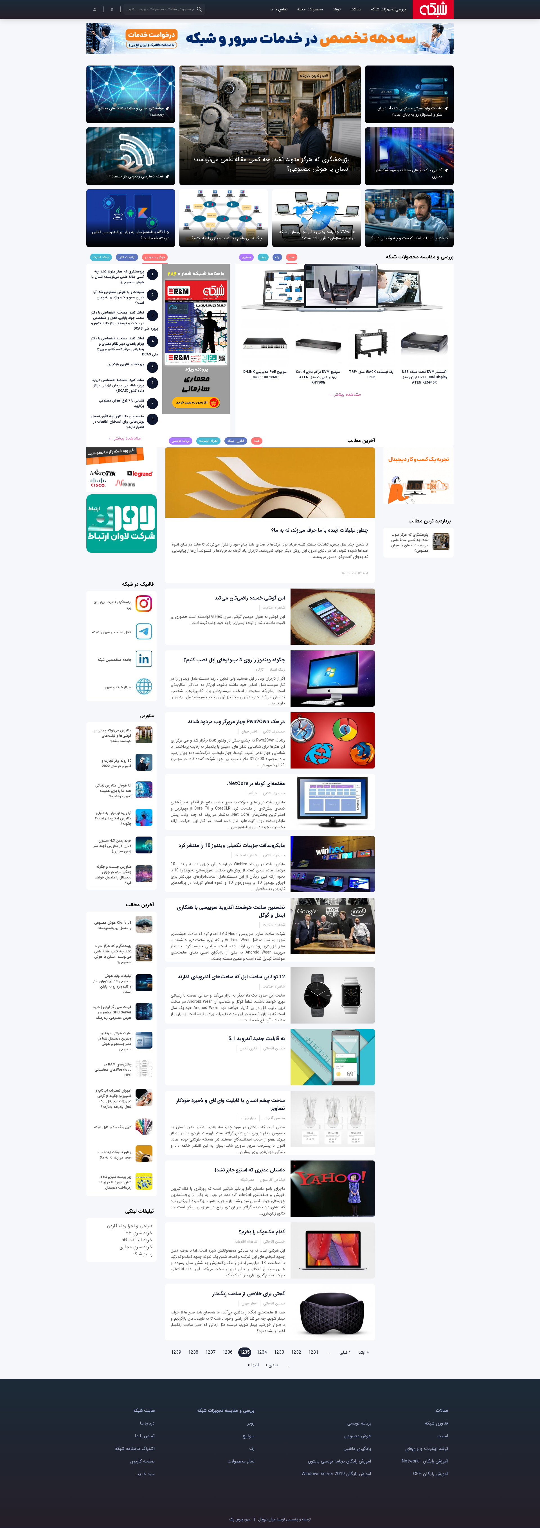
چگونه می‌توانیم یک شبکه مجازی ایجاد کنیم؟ (227, 238)
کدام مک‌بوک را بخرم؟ (262, 1232)
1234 (262, 1352)
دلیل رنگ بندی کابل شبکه (112, 1127)
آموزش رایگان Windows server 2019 (336, 1473)
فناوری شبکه (436, 1423)
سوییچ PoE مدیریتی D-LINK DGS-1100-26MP (265, 374)
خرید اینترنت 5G (137, 1239)
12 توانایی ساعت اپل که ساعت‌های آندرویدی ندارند (231, 977)
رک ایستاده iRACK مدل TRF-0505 (371, 374)
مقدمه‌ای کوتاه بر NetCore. (256, 784)
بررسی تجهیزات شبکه (388, 9)
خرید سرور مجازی (136, 1246)
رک (252, 1448)
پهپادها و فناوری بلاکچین (125, 364)
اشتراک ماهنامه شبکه (135, 1448)
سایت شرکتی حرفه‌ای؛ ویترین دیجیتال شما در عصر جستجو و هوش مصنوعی (114, 1041)
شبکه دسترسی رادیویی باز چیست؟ (136, 176)
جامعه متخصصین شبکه (114, 659)
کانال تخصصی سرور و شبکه (111, 632)
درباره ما (147, 1423)
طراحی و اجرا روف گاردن (129, 1225)
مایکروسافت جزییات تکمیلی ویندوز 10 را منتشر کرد (232, 845)
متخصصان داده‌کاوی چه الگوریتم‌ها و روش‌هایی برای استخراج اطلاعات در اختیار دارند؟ (117, 422)
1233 (279, 1352)
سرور (240, 1519)
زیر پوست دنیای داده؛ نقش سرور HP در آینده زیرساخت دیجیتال (114, 1182)
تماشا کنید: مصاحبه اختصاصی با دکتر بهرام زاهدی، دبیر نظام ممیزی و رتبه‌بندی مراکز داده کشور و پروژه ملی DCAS (124, 346)
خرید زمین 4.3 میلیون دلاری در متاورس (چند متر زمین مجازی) (112, 846)
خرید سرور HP (138, 1232)
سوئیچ (249, 1435)
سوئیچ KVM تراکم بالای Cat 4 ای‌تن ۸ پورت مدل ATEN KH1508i (318, 377)
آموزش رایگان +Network (425, 1461)
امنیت (442, 1435)
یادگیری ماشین (357, 1448)
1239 (176, 1352)
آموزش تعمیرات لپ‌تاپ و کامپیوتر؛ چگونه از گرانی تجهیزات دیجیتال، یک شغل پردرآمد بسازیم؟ (113, 1098)
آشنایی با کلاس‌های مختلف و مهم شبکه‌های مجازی (408, 173)
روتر (251, 1423)
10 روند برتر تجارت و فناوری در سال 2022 (116, 763)
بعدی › (272, 1365)
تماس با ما (278, 9)
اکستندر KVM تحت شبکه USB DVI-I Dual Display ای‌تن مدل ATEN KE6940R (424, 377)
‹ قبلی (344, 1352)
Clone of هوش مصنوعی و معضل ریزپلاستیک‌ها (112, 925)
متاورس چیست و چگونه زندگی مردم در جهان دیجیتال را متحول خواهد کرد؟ (113, 874)
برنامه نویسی (359, 1423)
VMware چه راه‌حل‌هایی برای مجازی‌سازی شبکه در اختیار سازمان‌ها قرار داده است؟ (317, 235)
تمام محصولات (241, 1461)
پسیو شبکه (142, 1253)
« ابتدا (363, 1352)
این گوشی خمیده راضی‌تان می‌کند (250, 598)
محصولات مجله (310, 9)
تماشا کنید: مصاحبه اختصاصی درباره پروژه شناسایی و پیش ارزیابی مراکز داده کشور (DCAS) (118, 385)
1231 (313, 1352)
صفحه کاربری (142, 1461)
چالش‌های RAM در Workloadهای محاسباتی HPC (112, 1070)
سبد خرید (146, 1473)
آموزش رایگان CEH (430, 1473)
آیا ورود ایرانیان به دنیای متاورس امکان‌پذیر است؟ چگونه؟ (113, 818)
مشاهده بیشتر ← (344, 394)
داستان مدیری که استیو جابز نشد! (250, 1170)
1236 (227, 1352)
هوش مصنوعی (357, 1435)
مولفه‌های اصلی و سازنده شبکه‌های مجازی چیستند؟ (131, 111)
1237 (210, 1352)
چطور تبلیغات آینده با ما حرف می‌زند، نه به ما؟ (319, 530)
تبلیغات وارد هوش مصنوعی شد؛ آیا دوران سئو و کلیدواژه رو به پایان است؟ (409, 111)
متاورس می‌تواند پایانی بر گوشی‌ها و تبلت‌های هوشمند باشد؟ (112, 736)
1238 (193, 1352)
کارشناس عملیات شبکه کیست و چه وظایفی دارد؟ (409, 238)
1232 (296, 1352)
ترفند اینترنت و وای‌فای (426, 1448)
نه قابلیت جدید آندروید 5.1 (256, 1039)
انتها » (253, 1365)
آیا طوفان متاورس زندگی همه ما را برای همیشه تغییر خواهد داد (113, 791)
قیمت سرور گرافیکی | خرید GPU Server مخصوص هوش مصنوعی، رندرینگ (112, 1012)
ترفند (337, 9)
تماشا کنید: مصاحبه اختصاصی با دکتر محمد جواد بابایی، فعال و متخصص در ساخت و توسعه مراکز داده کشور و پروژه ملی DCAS (124, 320)
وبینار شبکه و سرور (118, 687)
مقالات (355, 9)
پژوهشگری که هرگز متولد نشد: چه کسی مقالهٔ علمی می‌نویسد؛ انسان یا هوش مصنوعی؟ (117, 277)
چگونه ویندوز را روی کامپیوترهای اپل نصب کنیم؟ (234, 660)
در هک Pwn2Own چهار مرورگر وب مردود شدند (236, 722)
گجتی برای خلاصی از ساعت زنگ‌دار (249, 1294)
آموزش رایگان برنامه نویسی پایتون (339, 1461)
